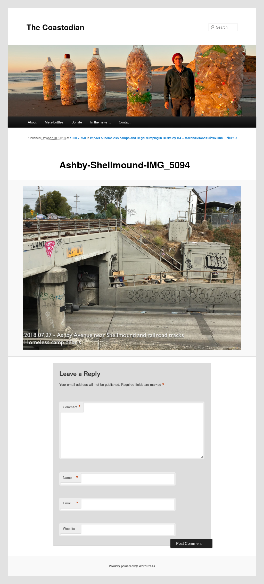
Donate (76, 122)
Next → (232, 137)
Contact (124, 122)
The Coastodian (55, 26)
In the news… (100, 122)
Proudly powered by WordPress (132, 566)
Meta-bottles (54, 122)
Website (69, 528)
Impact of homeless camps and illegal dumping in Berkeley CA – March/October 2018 (152, 138)
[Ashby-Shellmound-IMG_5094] (132, 268)
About (32, 122)
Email (70, 503)
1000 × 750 (78, 138)
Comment (72, 407)
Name (70, 477)
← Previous (214, 137)
